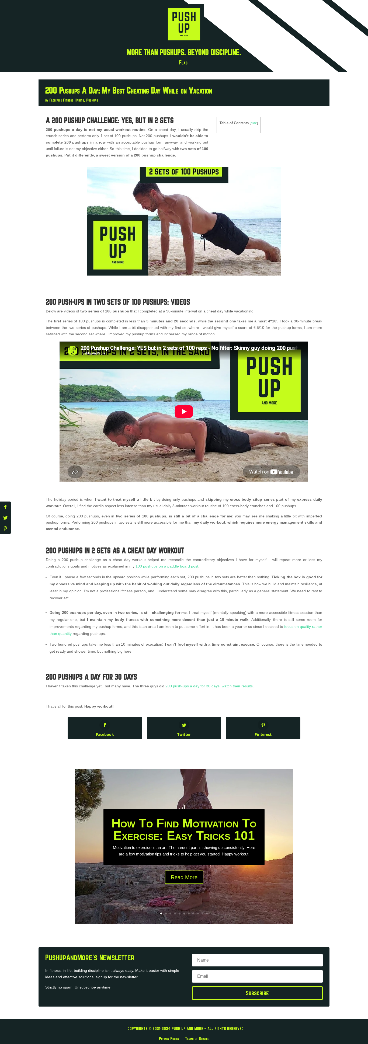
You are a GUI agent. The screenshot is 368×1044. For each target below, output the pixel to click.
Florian (54, 100)
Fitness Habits (73, 100)
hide (254, 123)
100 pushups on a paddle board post (167, 566)
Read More (184, 877)
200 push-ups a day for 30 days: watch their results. (209, 686)
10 (202, 913)
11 (207, 913)
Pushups (92, 100)
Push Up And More (187, 1028)
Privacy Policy (169, 1038)
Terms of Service (197, 1038)
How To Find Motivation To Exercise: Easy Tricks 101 (184, 829)
